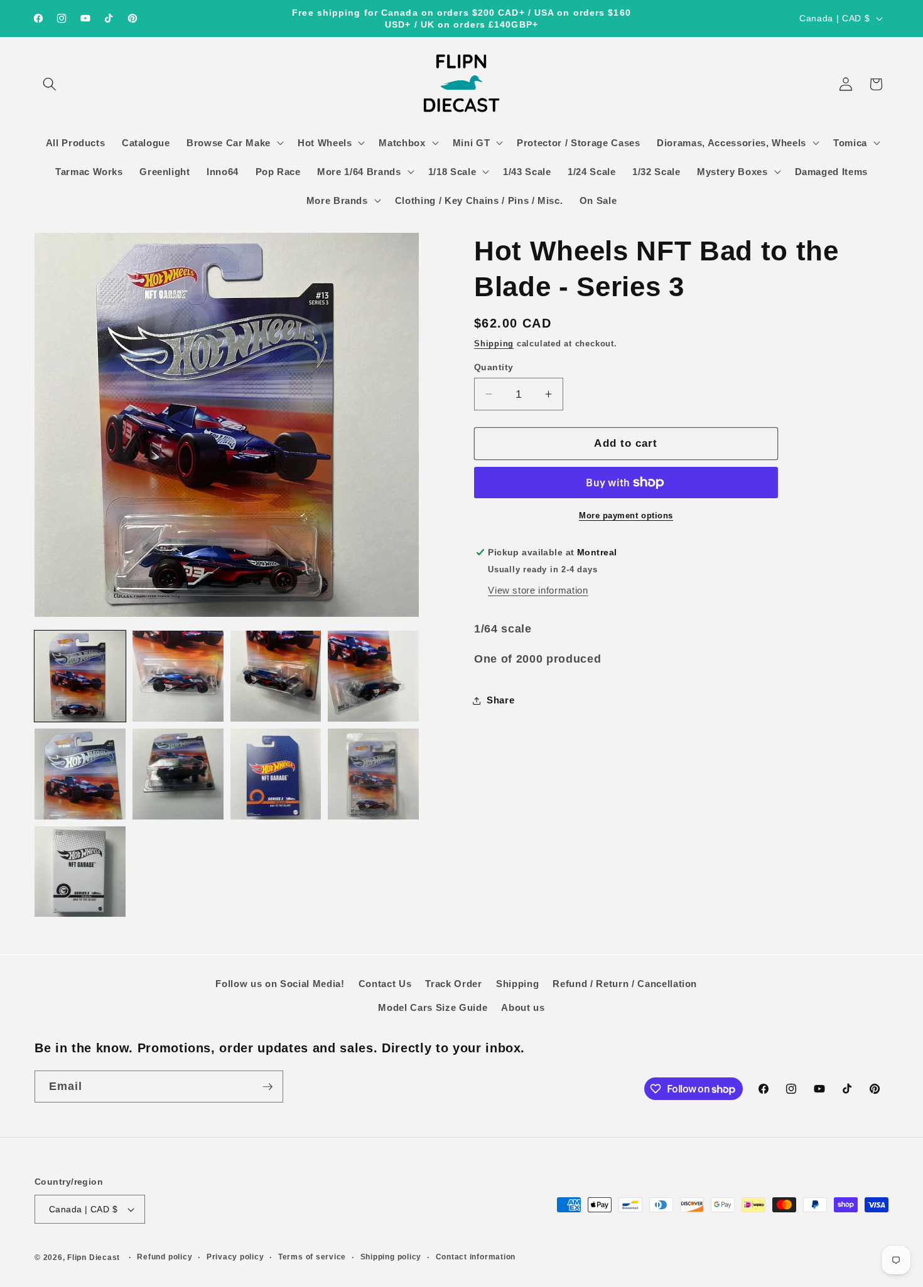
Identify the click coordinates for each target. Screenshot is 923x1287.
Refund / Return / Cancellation (625, 983)
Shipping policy (391, 1256)
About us (522, 1007)
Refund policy (164, 1256)
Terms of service (312, 1256)
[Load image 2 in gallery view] (178, 676)
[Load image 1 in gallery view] (80, 676)
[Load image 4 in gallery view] (373, 676)
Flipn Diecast (93, 1257)
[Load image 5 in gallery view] (80, 774)
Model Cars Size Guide (432, 1007)
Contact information (476, 1256)
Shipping (494, 343)
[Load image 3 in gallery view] (275, 676)
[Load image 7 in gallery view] (275, 774)
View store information (538, 590)
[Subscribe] (267, 1087)
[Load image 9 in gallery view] (80, 871)
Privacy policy (235, 1256)
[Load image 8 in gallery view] (373, 774)
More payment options (626, 515)
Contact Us (385, 983)
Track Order (453, 983)
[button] (50, 84)
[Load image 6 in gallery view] (178, 774)
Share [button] (500, 700)
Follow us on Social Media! (279, 983)
